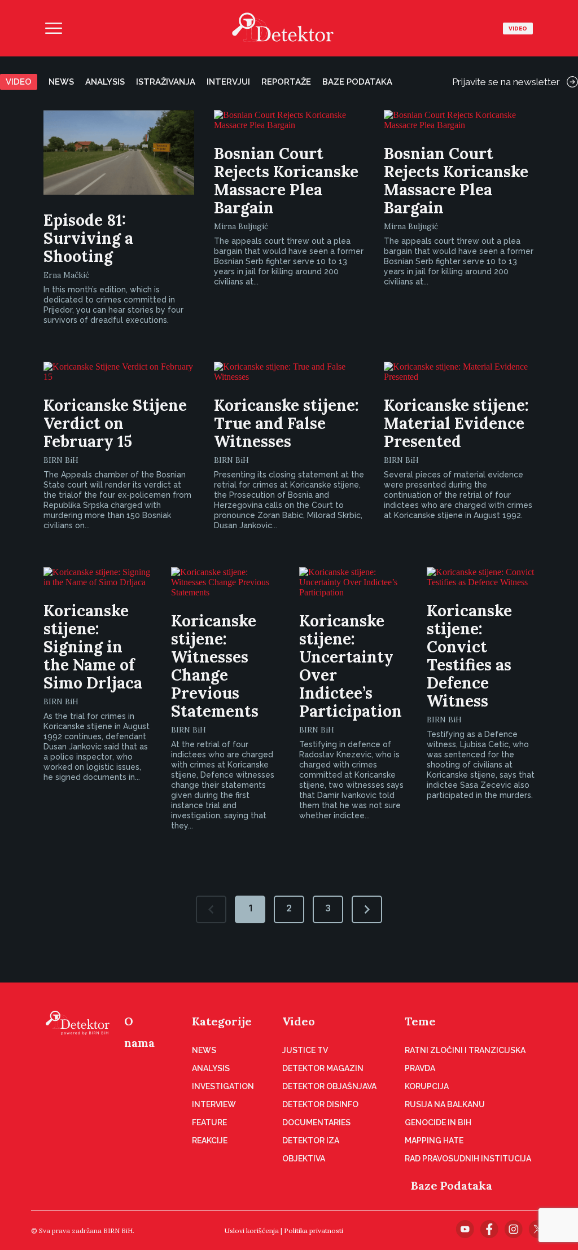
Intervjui (228, 82)
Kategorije (222, 1021)
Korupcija (427, 1086)
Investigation (223, 1086)
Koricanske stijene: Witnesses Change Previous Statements (215, 666)
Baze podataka (357, 82)
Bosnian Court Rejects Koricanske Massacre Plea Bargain (286, 180)
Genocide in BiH (438, 1122)
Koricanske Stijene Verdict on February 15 (115, 423)
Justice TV (305, 1050)
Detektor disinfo (320, 1104)
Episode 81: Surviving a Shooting (88, 238)
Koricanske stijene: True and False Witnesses (286, 423)
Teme (420, 1021)
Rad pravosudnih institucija (468, 1158)
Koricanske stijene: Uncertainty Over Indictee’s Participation (350, 666)
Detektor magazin (323, 1068)
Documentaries (316, 1122)
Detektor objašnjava (329, 1086)
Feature (209, 1122)
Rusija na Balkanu (445, 1104)
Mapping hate (434, 1140)
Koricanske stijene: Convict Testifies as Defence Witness (469, 655)
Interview (214, 1104)
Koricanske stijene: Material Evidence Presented (456, 423)
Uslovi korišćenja (252, 1230)
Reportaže (286, 82)
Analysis (105, 82)
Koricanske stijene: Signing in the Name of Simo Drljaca (92, 646)
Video (518, 28)
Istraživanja (165, 82)
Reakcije (209, 1140)
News (61, 82)
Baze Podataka (451, 1185)
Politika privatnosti (313, 1230)
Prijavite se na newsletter (506, 81)
